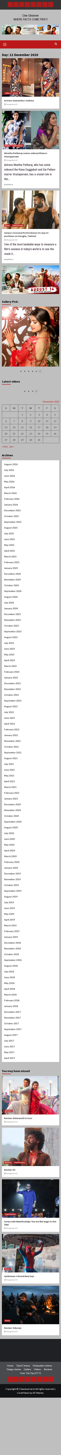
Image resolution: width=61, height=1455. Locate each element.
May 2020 (9, 873)
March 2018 (10, 1023)
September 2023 (12, 659)
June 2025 (9, 567)
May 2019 (9, 942)
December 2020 (12, 832)
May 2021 (9, 804)
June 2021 (9, 798)
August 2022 (11, 734)
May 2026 (9, 510)
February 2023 (11, 700)
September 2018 (12, 988)
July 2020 (9, 861)
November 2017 (12, 1046)
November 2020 (12, 838)
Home (15, 93)
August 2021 (11, 786)
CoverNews (23, 1421)
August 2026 (11, 492)
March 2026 (10, 521)
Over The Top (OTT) (30, 1401)
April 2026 (9, 515)
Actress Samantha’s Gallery (19, 100)
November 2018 (12, 977)
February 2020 (11, 890)
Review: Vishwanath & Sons (18, 1146)
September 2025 (12, 550)
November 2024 (12, 608)
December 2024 (12, 602)
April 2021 (9, 809)
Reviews (8, 1139)
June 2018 (9, 1005)
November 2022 (12, 717)
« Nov (5, 475)
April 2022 (9, 752)
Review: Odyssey (12, 1356)
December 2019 (12, 902)
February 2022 (11, 757)
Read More (8, 184)
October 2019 (11, 913)
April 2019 (9, 948)
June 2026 (9, 504)
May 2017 (9, 1080)
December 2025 (12, 538)
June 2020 (9, 867)
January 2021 (11, 827)
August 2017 (11, 1063)
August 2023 (11, 665)
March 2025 (10, 585)
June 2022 (9, 746)
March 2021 (10, 815)
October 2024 (11, 613)
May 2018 (9, 1011)
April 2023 (9, 688)
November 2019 (12, 907)
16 (30, 455)
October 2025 (11, 544)
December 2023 (12, 642)
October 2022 (11, 723)
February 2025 (11, 590)
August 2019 (11, 925)
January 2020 (11, 896)
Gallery (8, 93)
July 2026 (9, 498)
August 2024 (11, 625)
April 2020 (9, 879)
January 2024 (11, 636)
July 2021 (9, 792)
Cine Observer (30, 15)
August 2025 (11, 556)
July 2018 (9, 1000)
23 (30, 462)
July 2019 (9, 930)
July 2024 (9, 631)
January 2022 (11, 763)
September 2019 (12, 919)
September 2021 (12, 781)
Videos (37, 1397)
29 (22, 468)
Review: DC (10, 1198)
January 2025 (11, 596)
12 (55, 449)
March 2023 (10, 694)
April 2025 (9, 579)
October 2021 (11, 775)
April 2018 (9, 1017)
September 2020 (12, 850)
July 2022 (9, 740)
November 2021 (12, 769)
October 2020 (11, 844)
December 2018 (12, 971)
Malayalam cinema (42, 1393)
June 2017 (9, 1075)
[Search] (56, 44)
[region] (30, 341)
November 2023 (12, 648)
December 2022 (12, 711)
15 (22, 455)
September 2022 (12, 729)
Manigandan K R (11, 104)
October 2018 (11, 982)
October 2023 (11, 654)
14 (14, 455)
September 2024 (12, 619)
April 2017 (9, 1086)
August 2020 (11, 855)
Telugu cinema (13, 1397)
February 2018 (11, 1028)
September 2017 (12, 1057)
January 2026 (11, 533)
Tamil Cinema (17, 146)
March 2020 (10, 884)
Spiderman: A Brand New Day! (19, 1304)
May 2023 (9, 683)
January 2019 (11, 965)
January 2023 (11, 706)
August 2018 (11, 994)
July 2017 (9, 1069)
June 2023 (9, 677)
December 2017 (12, 1040)
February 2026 (11, 527)
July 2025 (9, 561)
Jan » (11, 475)
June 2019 (9, 936)
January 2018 (11, 1034)
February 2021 (11, 821)
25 (47, 462)
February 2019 (11, 959)
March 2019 (10, 953)
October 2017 (11, 1051)
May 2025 (9, 573)
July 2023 (9, 671)
